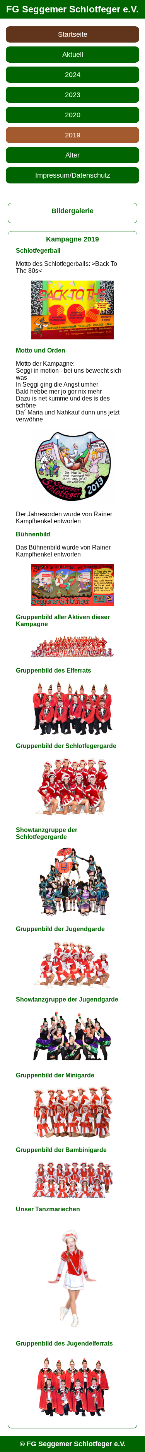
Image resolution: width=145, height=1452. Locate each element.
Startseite (72, 34)
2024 (72, 75)
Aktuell (72, 54)
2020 (72, 115)
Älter (72, 155)
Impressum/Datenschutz (72, 175)
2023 (72, 95)
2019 (72, 135)
